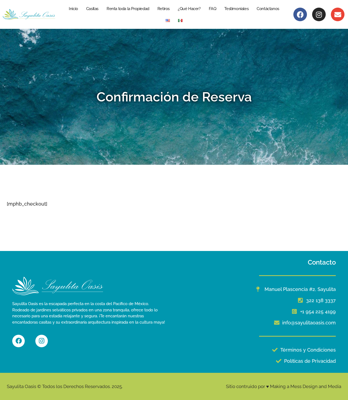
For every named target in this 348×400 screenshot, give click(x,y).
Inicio (73, 8)
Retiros (163, 8)
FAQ (212, 8)
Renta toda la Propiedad (128, 8)
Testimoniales (236, 8)
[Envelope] (337, 14)
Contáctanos (268, 8)
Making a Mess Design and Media (305, 386)
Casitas (92, 8)
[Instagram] (319, 14)
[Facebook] (300, 14)
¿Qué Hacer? (189, 8)
